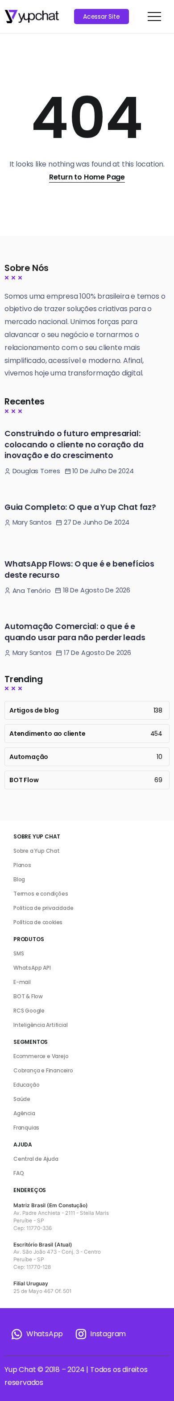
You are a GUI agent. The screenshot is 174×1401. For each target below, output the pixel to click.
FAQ (18, 1173)
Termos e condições (40, 893)
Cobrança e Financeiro (43, 1070)
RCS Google (29, 1010)
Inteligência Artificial (40, 1025)
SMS (18, 953)
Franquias (26, 1127)
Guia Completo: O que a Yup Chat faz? (80, 507)
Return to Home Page (87, 177)
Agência (24, 1113)
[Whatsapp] (36, 1334)
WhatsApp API (32, 968)
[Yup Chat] (31, 16)
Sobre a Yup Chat (36, 851)
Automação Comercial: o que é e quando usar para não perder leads (74, 632)
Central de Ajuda (35, 1159)
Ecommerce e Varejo (40, 1056)
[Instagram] (100, 1334)
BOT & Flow (28, 996)
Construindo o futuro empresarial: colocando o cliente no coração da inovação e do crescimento (73, 444)
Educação (26, 1084)
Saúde (21, 1099)
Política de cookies (37, 922)
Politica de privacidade (43, 908)
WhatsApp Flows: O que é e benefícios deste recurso (79, 569)
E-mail (22, 982)
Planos (22, 865)
